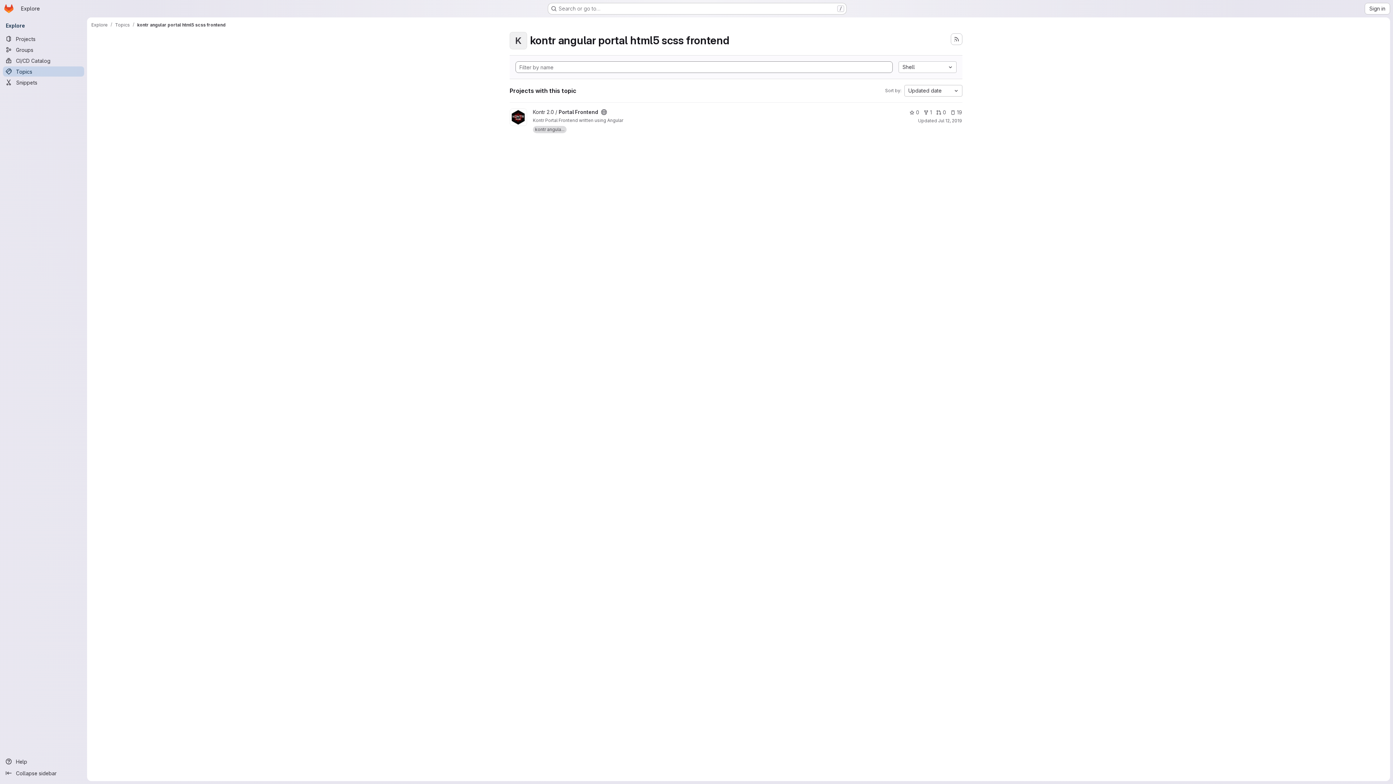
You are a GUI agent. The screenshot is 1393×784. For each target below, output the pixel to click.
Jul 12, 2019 (950, 120)
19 (959, 112)
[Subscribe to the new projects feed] (956, 39)
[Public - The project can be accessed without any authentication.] (604, 112)
